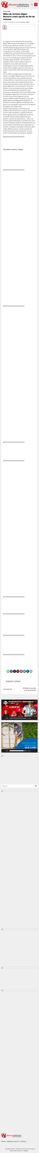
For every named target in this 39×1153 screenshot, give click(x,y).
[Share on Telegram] (30, 671)
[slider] (18, 750)
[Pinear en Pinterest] (21, 671)
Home (3, 1141)
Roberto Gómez (24, 22)
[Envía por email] (17, 671)
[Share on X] (14, 671)
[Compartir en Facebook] (11, 671)
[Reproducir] (4, 718)
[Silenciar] (32, 718)
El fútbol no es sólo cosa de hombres (29, 689)
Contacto (23, 1141)
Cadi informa (7, 689)
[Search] (32, 4)
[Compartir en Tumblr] (27, 671)
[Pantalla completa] (35, 718)
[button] (35, 4)
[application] (19, 710)
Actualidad (6, 11)
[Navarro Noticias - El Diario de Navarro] (15, 4)
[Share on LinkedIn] (24, 671)
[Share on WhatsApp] (8, 671)
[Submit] (36, 786)
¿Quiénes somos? (13, 1141)
